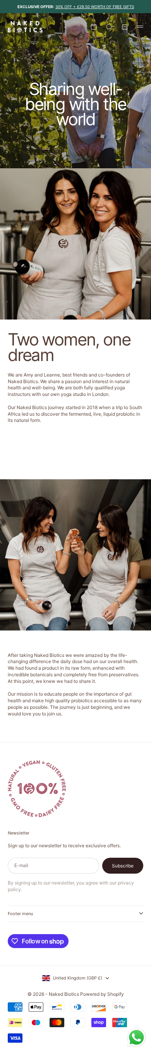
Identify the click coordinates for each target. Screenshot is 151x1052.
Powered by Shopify (102, 994)
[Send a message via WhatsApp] (136, 1037)
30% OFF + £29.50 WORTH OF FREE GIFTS (94, 6)
